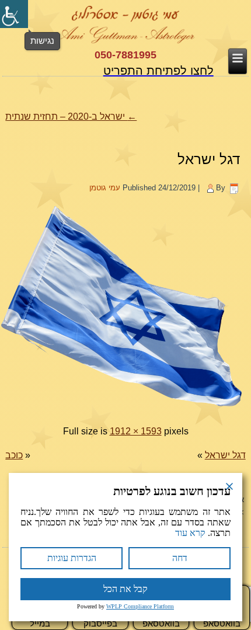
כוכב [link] (14, 455)
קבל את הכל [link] (125, 589)
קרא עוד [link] (190, 533)
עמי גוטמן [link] (104, 187)
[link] (14, 14)
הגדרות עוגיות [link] (71, 558)
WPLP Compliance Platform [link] (140, 606)
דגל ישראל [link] (208, 159)
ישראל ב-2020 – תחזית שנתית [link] (71, 116)
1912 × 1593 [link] (136, 431)
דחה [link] (179, 558)
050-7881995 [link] (125, 55)
